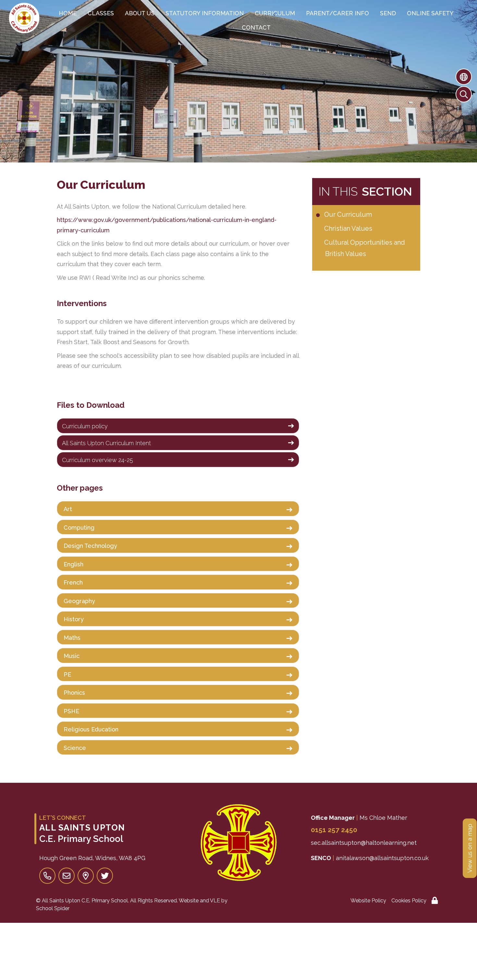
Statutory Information (204, 13)
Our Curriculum (348, 214)
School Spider (52, 908)
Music (72, 655)
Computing (79, 527)
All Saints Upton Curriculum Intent (106, 443)
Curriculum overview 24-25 (97, 460)
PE (67, 674)
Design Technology (90, 545)
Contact (256, 27)
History (74, 619)
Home (68, 13)
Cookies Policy (408, 900)
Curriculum (275, 13)
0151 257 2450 (334, 830)
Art (68, 509)
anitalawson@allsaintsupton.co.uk (382, 858)
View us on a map (469, 848)
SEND (388, 13)
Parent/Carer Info (337, 13)
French (73, 582)
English (73, 564)
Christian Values (348, 228)
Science (75, 747)
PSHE (71, 711)
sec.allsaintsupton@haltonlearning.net (364, 842)
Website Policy (368, 900)
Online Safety (430, 13)
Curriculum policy (85, 426)
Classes (101, 13)
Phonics (74, 692)
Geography (79, 601)
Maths (72, 637)
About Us (139, 13)
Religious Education (91, 729)
